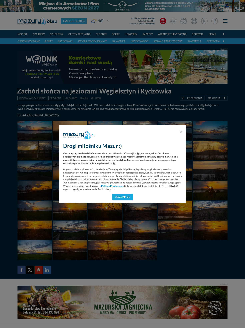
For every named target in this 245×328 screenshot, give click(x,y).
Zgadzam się (122, 197)
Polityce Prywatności (112, 186)
